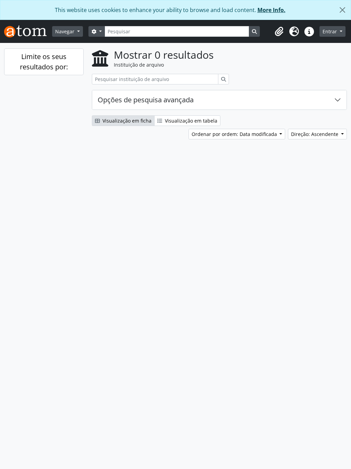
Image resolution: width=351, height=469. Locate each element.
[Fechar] (342, 10)
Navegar (65, 31)
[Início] (28, 31)
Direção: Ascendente (315, 134)
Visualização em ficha (126, 120)
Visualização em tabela (190, 120)
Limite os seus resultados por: (44, 61)
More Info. (271, 10)
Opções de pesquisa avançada (146, 99)
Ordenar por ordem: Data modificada (235, 134)
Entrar (330, 31)
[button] (279, 31)
